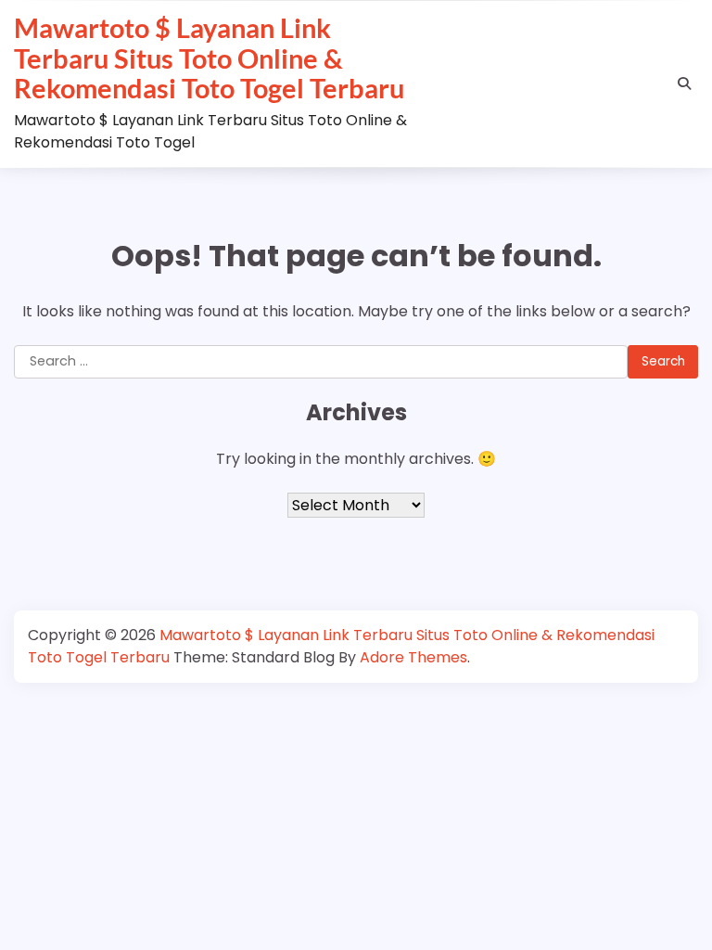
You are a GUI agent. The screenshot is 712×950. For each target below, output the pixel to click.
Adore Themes (413, 657)
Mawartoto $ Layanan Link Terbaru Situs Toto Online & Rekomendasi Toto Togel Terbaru (209, 58)
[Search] (684, 83)
